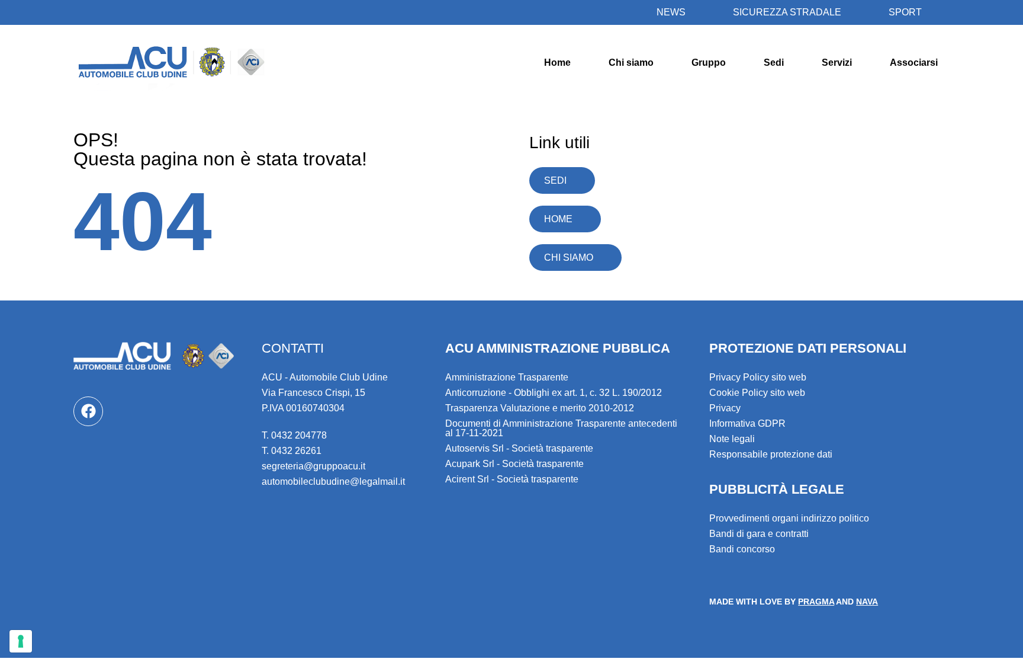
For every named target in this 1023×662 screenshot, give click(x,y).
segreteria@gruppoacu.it (313, 466)
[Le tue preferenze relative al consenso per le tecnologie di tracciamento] (20, 641)
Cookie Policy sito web (757, 393)
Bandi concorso (742, 549)
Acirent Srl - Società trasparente (511, 479)
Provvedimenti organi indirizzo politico (789, 518)
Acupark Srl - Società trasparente (514, 464)
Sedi (774, 62)
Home (557, 62)
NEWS (671, 12)
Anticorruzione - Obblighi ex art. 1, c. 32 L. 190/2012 (553, 393)
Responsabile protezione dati (770, 454)
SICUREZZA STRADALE (787, 12)
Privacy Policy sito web (757, 377)
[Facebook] (88, 411)
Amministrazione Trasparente (506, 377)
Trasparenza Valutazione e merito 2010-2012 (539, 408)
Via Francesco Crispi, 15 (313, 393)
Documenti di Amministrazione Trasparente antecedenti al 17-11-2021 (561, 428)
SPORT (905, 12)
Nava (867, 601)
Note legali (732, 439)
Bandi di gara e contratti (759, 534)
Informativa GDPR (747, 423)
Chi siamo (631, 62)
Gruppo (708, 62)
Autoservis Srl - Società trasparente (519, 448)
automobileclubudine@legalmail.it (333, 481)
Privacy (725, 408)
